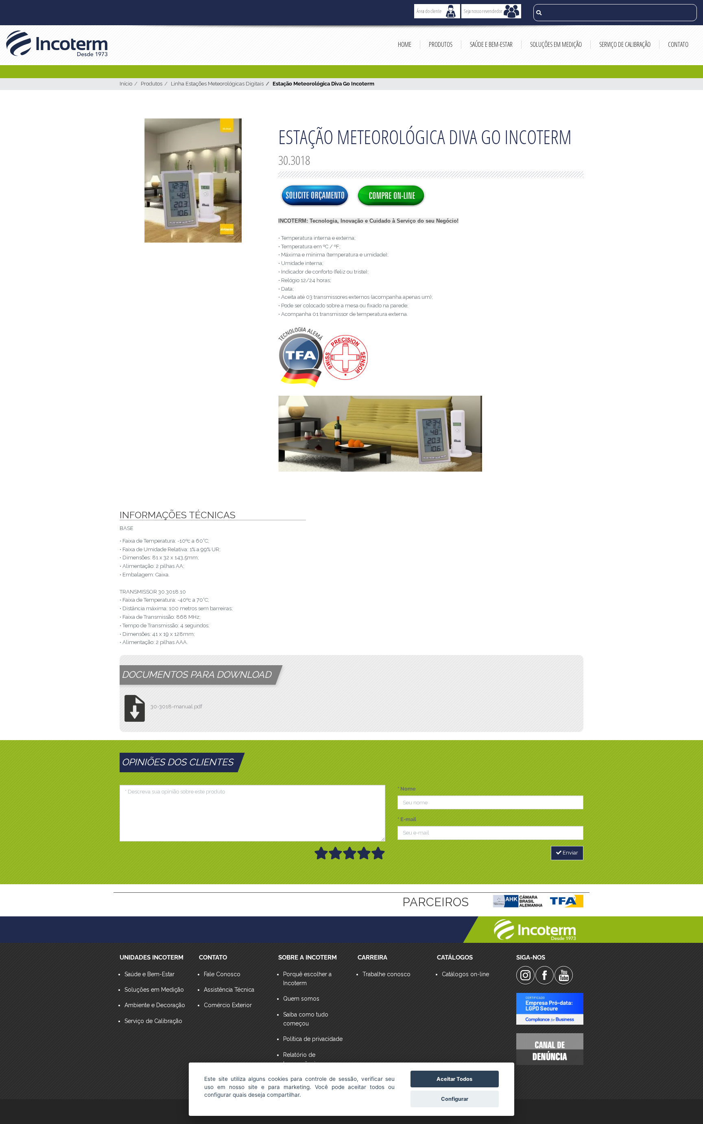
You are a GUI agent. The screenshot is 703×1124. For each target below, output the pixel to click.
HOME (404, 44)
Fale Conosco (222, 974)
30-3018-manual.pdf (176, 706)
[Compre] (391, 196)
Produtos (440, 44)
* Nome (406, 789)
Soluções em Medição (556, 44)
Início (126, 84)
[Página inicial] (58, 43)
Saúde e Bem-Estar (491, 44)
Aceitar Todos (454, 1079)
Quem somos (301, 998)
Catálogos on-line (465, 974)
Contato (678, 44)
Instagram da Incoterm (525, 975)
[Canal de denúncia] (549, 1049)
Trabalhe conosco (386, 974)
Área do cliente (429, 11)
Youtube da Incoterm (563, 975)
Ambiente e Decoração (154, 1005)
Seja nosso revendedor (483, 11)
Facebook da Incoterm (544, 975)
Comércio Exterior (228, 1005)
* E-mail (406, 819)
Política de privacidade (313, 1039)
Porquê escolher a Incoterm (307, 978)
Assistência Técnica (229, 989)
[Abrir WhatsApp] (682, 1103)
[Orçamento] (315, 196)
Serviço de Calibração (625, 44)
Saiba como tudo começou (305, 1019)
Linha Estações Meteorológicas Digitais (217, 84)
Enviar (569, 853)
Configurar (454, 1099)
